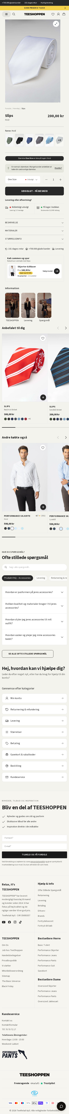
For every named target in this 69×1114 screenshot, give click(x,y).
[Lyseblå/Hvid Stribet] (18, 528)
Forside (8, 109)
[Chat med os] (61, 1106)
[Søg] (13, 14)
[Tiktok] (20, 922)
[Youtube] (3, 922)
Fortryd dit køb (45, 926)
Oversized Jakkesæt (48, 1001)
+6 (57, 271)
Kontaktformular (10, 1025)
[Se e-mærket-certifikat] (34, 1093)
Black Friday (7, 986)
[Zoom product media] (56, 24)
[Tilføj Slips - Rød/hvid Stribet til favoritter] (43, 338)
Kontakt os (7, 1020)
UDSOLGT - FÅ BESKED (34, 191)
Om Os (5, 945)
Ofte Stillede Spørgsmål (49, 890)
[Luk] (65, 8)
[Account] (58, 14)
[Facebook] (9, 922)
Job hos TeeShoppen (12, 950)
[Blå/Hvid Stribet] (25, 419)
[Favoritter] (53, 14)
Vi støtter (6, 965)
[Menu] (6, 14)
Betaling (42, 905)
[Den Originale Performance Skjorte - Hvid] (24, 477)
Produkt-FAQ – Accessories (17, 578)
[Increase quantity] (60, 179)
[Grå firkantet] (39, 140)
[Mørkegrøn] (9, 140)
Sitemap (6, 976)
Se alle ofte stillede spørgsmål (28, 653)
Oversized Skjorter (47, 986)
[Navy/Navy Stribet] (29, 140)
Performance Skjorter (48, 950)
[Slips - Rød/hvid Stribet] (24, 368)
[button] (34, 271)
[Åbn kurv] (63, 14)
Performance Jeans (47, 955)
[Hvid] (12, 528)
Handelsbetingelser (11, 955)
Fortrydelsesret (45, 921)
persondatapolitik (37, 861)
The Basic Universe (11, 981)
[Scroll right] (66, 328)
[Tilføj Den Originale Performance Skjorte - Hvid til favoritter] (43, 448)
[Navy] (22, 419)
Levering (41, 578)
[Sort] (19, 140)
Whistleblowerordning (12, 971)
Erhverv (41, 910)
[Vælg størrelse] (43, 507)
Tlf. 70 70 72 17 (9, 1029)
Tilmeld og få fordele (34, 854)
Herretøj (16, 109)
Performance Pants (47, 960)
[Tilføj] (43, 397)
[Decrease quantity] (46, 179)
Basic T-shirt (44, 945)
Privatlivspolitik (9, 960)
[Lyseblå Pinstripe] (22, 528)
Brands (41, 916)
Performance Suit (46, 965)
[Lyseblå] (49, 140)
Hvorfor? (58, 168)
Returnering (43, 895)
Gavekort (42, 971)
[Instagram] (14, 922)
